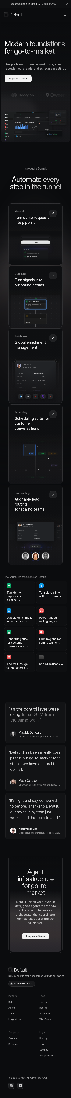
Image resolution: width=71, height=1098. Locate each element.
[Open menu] (65, 15)
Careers (12, 1038)
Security (43, 1049)
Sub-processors (48, 1055)
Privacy (43, 1038)
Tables (43, 1002)
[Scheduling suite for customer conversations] (35, 444)
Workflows (45, 1019)
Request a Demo (18, 78)
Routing (43, 1007)
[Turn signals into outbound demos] (35, 296)
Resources (14, 1044)
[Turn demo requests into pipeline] (35, 234)
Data (10, 1002)
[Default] (13, 15)
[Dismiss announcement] (67, 4)
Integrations (14, 1019)
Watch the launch (23, 983)
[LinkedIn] (11, 1086)
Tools (11, 1013)
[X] (20, 1086)
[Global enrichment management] (35, 366)
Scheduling (45, 1013)
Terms (42, 1044)
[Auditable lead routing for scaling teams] (35, 525)
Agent (11, 1007)
